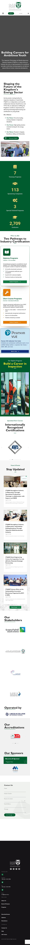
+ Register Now (9, 762)
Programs (3, 907)
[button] (3, 13)
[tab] (3, 393)
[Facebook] (13, 869)
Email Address (7, 804)
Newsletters (4, 921)
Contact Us (4, 928)
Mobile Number (8, 793)
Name (5, 788)
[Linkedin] (11, 869)
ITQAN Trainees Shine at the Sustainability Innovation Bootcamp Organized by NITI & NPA (14, 592)
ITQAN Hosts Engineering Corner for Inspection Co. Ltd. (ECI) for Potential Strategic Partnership (14, 560)
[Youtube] (19, 869)
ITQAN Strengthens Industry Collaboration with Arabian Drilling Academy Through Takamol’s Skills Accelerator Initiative (14, 528)
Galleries (3, 917)
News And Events (5, 914)
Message (6, 809)
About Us (3, 900)
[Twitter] (16, 869)
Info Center (4, 934)
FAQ (2, 931)
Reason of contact (8, 798)
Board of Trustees (5, 904)
